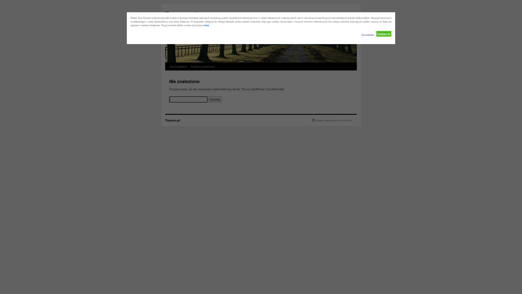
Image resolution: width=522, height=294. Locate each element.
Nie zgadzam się (368, 34)
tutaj (206, 25)
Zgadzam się (383, 34)
